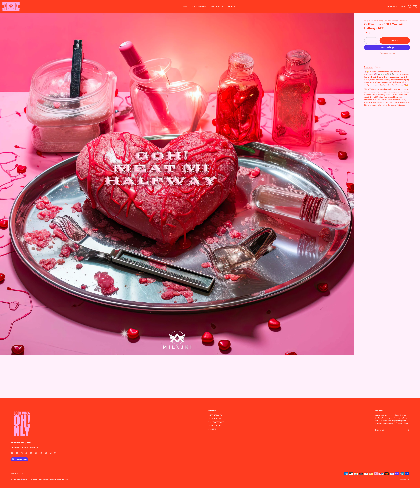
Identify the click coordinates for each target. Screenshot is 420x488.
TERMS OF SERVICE (216, 422)
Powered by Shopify (62, 479)
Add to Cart (395, 40)
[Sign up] (408, 430)
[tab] (369, 67)
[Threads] (55, 453)
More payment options (387, 53)
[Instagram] (22, 453)
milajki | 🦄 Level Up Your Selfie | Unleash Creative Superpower (36, 479)
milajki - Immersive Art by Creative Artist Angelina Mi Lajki (385, 20)
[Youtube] (17, 453)
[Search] (409, 6)
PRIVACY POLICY (214, 419)
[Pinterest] (31, 453)
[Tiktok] (26, 453)
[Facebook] (12, 453)
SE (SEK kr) (391, 7)
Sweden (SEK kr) (16, 473)
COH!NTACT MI (404, 479)
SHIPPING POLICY (215, 415)
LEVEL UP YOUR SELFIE (198, 6)
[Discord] (50, 453)
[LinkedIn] (41, 453)
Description (368, 67)
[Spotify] (46, 453)
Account (402, 6)
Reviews (378, 67)
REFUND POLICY (214, 426)
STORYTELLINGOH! (217, 6)
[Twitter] (36, 453)
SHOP (185, 6)
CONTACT (212, 429)
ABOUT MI (231, 6)
